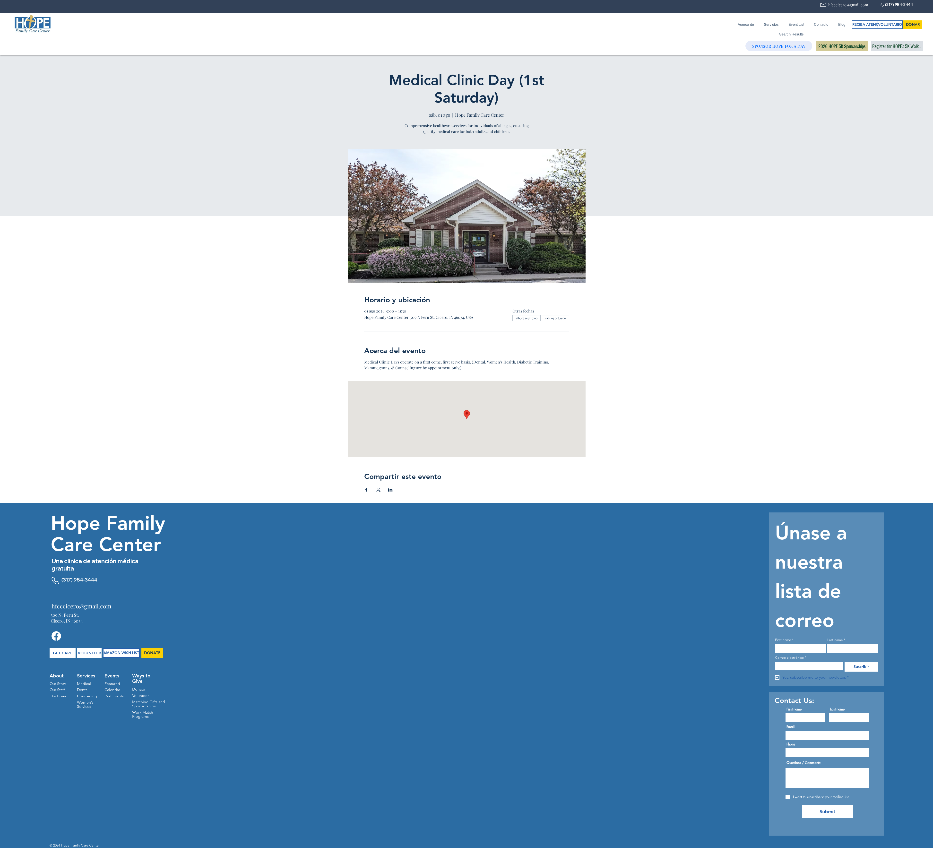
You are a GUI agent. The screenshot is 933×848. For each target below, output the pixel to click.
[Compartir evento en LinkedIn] (390, 490)
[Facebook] (56, 636)
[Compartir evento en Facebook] (366, 490)
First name (784, 640)
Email (790, 726)
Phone (790, 744)
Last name (836, 640)
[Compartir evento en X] (378, 490)
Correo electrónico (790, 658)
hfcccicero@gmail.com (848, 4)
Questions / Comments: (803, 762)
